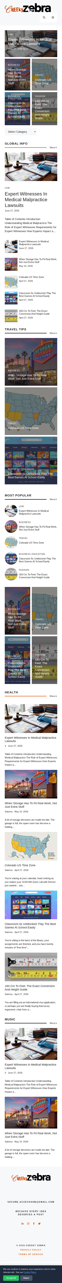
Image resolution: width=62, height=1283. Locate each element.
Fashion (40, 96)
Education (14, 98)
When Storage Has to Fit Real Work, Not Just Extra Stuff (17, 76)
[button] (44, 17)
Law (10, 34)
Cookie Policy (30, 1272)
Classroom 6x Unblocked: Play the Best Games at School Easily (17, 109)
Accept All (11, 1278)
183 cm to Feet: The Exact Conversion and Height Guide (42, 109)
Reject (26, 1278)
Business (14, 65)
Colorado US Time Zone (43, 81)
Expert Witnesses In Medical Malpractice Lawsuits (30, 42)
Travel (39, 75)
